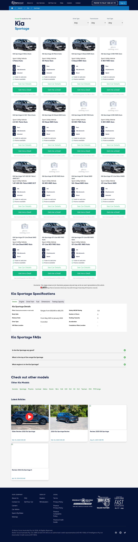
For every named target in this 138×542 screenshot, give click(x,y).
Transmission (94, 18)
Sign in (122, 3)
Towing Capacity (58, 302)
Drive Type (76, 18)
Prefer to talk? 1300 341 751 (105, 3)
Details (14, 302)
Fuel (37, 302)
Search (20, 8)
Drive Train (30, 302)
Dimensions (45, 302)
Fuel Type (110, 18)
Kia (28, 8)
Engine (21, 302)
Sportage (37, 8)
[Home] (12, 8)
